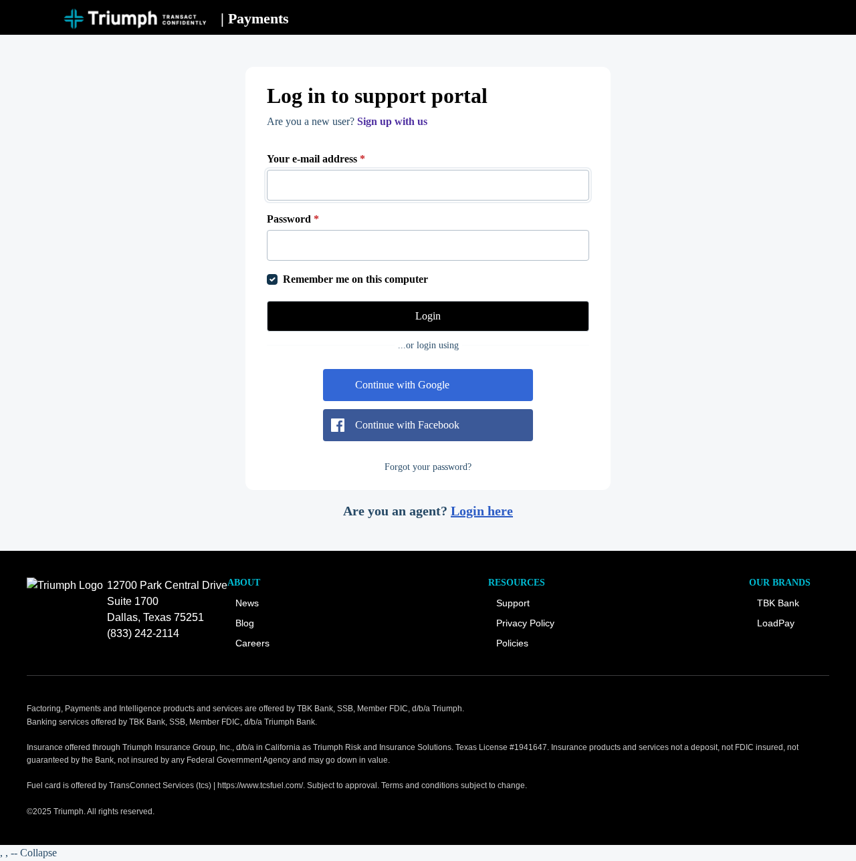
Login (428, 316)
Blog (244, 623)
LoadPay (775, 623)
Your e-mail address (316, 158)
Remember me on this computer (355, 279)
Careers (252, 643)
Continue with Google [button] (402, 384)
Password (293, 219)
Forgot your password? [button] (428, 467)
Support (513, 603)
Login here (482, 510)
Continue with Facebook (407, 424)
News (247, 603)
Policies (512, 643)
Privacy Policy (525, 623)
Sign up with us (392, 121)
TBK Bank (778, 603)
